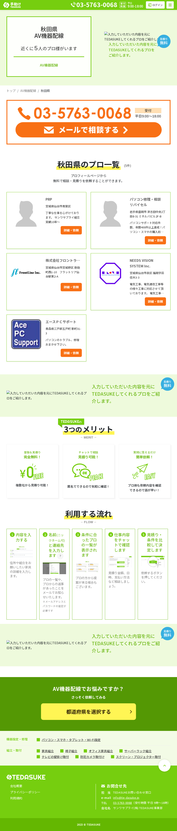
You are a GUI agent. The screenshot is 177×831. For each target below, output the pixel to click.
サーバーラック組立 (138, 751)
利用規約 (16, 798)
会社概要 (16, 786)
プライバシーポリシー (25, 792)
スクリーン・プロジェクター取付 (138, 757)
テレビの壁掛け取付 (55, 757)
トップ (11, 90)
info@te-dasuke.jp (126, 797)
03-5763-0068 (122, 803)
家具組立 (48, 751)
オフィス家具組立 (101, 751)
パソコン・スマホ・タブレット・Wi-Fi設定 (71, 740)
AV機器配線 (28, 90)
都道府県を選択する (88, 711)
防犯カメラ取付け (92, 757)
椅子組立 (71, 751)
